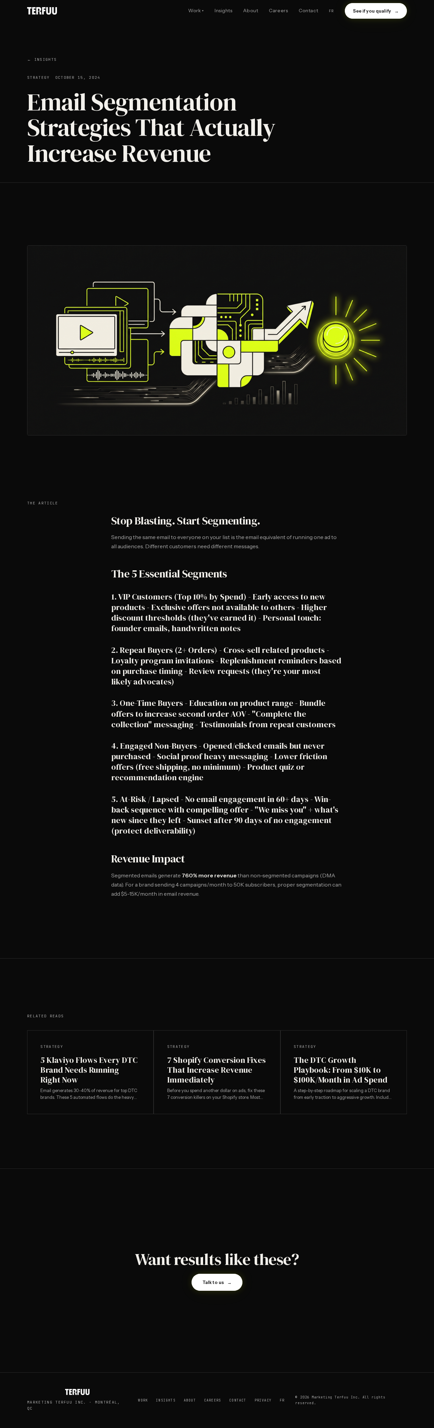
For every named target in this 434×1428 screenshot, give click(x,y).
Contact (308, 10)
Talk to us (217, 1282)
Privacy (263, 1400)
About (250, 10)
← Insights (42, 59)
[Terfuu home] (42, 11)
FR (282, 1400)
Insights (223, 10)
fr (331, 11)
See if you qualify (376, 11)
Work (196, 10)
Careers (278, 10)
